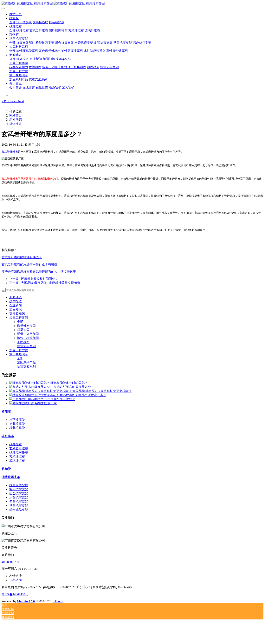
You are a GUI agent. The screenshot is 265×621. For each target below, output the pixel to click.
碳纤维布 (8, 436)
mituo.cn (58, 601)
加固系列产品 (26, 362)
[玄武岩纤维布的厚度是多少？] (31, 387)
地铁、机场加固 (28, 338)
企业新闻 (15, 305)
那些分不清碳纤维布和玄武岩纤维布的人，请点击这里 (39, 271)
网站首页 (15, 14)
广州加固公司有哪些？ (59, 399)
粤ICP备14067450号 (15, 594)
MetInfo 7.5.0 (26, 601)
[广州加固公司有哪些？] (26, 399)
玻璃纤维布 (17, 460)
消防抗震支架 (11, 477)
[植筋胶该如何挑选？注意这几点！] (34, 395)
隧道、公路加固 (28, 334)
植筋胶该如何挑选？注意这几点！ (83, 395)
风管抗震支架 (18, 505)
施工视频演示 (18, 354)
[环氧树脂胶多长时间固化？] (29, 382)
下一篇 (44, 282)
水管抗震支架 (18, 497)
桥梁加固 (23, 329)
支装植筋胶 (17, 423)
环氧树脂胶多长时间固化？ (69, 382)
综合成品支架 (18, 509)
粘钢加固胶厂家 (46, 403)
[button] (9, 101)
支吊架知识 (17, 313)
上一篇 (33, 278)
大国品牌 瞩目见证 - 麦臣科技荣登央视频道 (102, 391)
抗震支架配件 (18, 485)
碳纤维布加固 (26, 325)
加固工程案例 (18, 317)
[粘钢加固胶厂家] (22, 403)
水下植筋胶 (17, 419)
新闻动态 (15, 119)
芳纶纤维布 (17, 456)
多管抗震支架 (18, 501)
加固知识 (15, 309)
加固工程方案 (18, 350)
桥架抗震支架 (18, 489)
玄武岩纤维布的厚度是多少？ (74, 387)
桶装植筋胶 (17, 428)
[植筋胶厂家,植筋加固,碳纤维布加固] (132, 4)
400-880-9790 (10, 562)
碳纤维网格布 (18, 452)
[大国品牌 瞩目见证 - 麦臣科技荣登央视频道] (40, 391)
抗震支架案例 (26, 346)
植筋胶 (6, 411)
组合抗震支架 (18, 493)
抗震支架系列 (26, 366)
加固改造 (23, 342)
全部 (12, 22)
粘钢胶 (6, 469)
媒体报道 (15, 123)
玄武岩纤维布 (18, 448)
